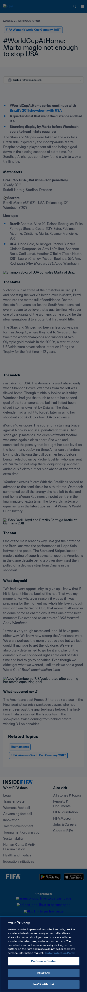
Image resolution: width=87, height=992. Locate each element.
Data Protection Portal (60, 953)
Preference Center (43, 961)
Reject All (43, 973)
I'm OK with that (43, 984)
